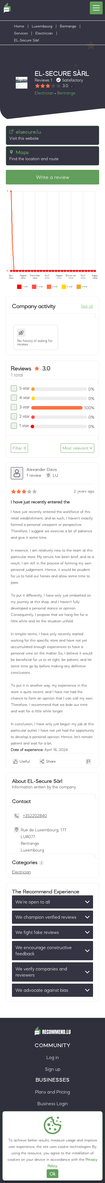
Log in (52, 1057)
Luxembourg (42, 26)
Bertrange (68, 26)
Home (19, 26)
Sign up (52, 1069)
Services (21, 33)
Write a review (52, 177)
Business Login (52, 1103)
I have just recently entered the (40, 502)
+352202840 (35, 816)
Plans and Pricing (52, 1091)
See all (87, 306)
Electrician (44, 33)
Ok (52, 1173)
